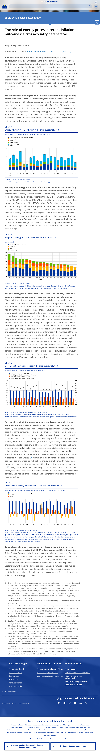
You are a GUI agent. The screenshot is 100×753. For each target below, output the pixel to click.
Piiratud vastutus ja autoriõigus (50, 669)
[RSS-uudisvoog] (86, 703)
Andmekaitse (70, 669)
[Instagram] (69, 703)
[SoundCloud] (80, 703)
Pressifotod (13, 679)
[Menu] (96, 6)
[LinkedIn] (64, 703)
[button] (96, 2)
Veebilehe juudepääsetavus (76, 681)
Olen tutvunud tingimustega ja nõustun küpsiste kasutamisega (27, 746)
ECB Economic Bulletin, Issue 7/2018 (43, 52)
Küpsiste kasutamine (66, 739)
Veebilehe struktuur (10, 691)
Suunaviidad (14, 676)
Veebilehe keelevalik (73, 685)
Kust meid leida (15, 686)
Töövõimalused (15, 673)
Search (89, 6)
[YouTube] (75, 703)
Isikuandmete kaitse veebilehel (77, 673)
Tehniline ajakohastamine (47, 673)
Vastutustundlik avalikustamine (50, 676)
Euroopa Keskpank (16, 669)
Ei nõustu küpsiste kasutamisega (73, 746)
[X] (58, 703)
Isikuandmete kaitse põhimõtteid (41, 739)
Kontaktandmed (15, 683)
